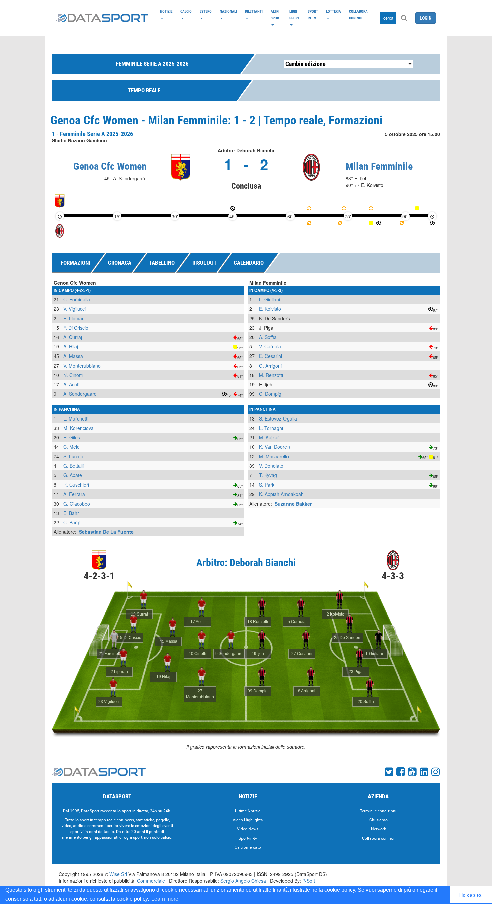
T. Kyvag (268, 475)
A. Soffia (268, 337)
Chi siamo (378, 820)
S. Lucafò (73, 456)
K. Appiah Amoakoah (281, 494)
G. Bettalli (73, 465)
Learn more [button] (164, 899)
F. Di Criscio (75, 327)
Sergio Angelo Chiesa (243, 880)
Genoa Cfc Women (110, 166)
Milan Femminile (379, 166)
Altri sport (276, 14)
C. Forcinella (76, 299)
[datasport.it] (102, 18)
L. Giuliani (269, 299)
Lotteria (333, 11)
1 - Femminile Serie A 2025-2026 (92, 133)
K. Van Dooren (274, 446)
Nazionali (228, 11)
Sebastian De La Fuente (106, 531)
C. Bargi (71, 522)
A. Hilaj (70, 346)
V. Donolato (271, 465)
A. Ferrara (74, 494)
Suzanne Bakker (293, 503)
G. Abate (72, 475)
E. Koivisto (270, 308)
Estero (206, 11)
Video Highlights (248, 820)
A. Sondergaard (80, 393)
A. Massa (73, 355)
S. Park (266, 484)
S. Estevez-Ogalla (278, 418)
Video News (247, 829)
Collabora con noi (358, 14)
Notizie (166, 11)
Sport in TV (313, 14)
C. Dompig (270, 393)
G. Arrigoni (270, 365)
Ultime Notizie (247, 811)
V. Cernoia (270, 346)
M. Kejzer (269, 437)
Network (378, 829)
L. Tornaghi (271, 428)
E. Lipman (74, 318)
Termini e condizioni (378, 811)
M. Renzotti (271, 375)
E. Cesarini (270, 355)
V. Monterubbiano (82, 365)
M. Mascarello (274, 456)
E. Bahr (71, 513)
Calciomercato (248, 847)
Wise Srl (118, 873)
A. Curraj (72, 337)
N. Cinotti (73, 375)
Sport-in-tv (248, 838)
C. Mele (71, 446)
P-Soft (308, 880)
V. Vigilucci (74, 308)
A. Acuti (71, 384)
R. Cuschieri (76, 484)
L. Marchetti (75, 418)
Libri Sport (294, 14)
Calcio (186, 11)
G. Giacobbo (76, 503)
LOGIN (426, 18)
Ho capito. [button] (471, 895)
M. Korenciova (78, 428)
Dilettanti (254, 11)
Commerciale (151, 880)
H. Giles (71, 437)
